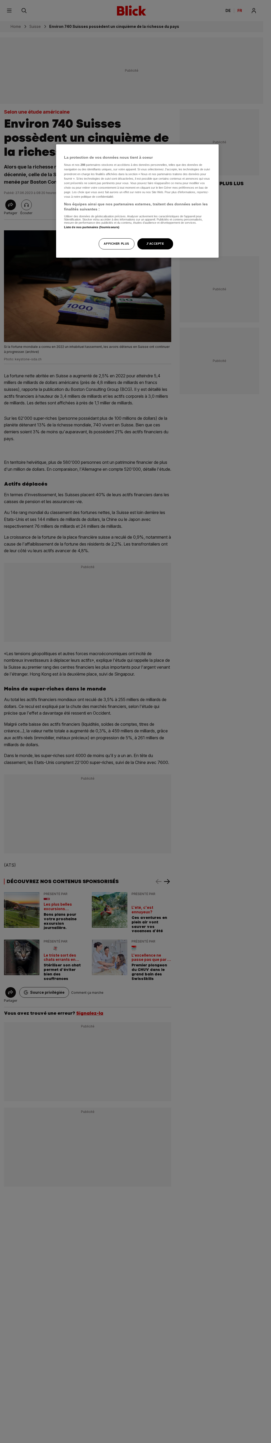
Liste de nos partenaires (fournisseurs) (91, 227)
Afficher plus (116, 243)
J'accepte (155, 243)
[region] (137, 201)
